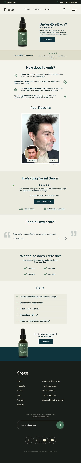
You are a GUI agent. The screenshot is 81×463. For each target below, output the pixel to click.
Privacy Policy (48, 390)
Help (19, 395)
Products (37, 9)
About (47, 9)
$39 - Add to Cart (44, 202)
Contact (20, 400)
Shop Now (46, 342)
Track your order (49, 386)
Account (20, 404)
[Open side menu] (74, 9)
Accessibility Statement (53, 400)
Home (27, 9)
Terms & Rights (49, 395)
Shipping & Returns (51, 381)
